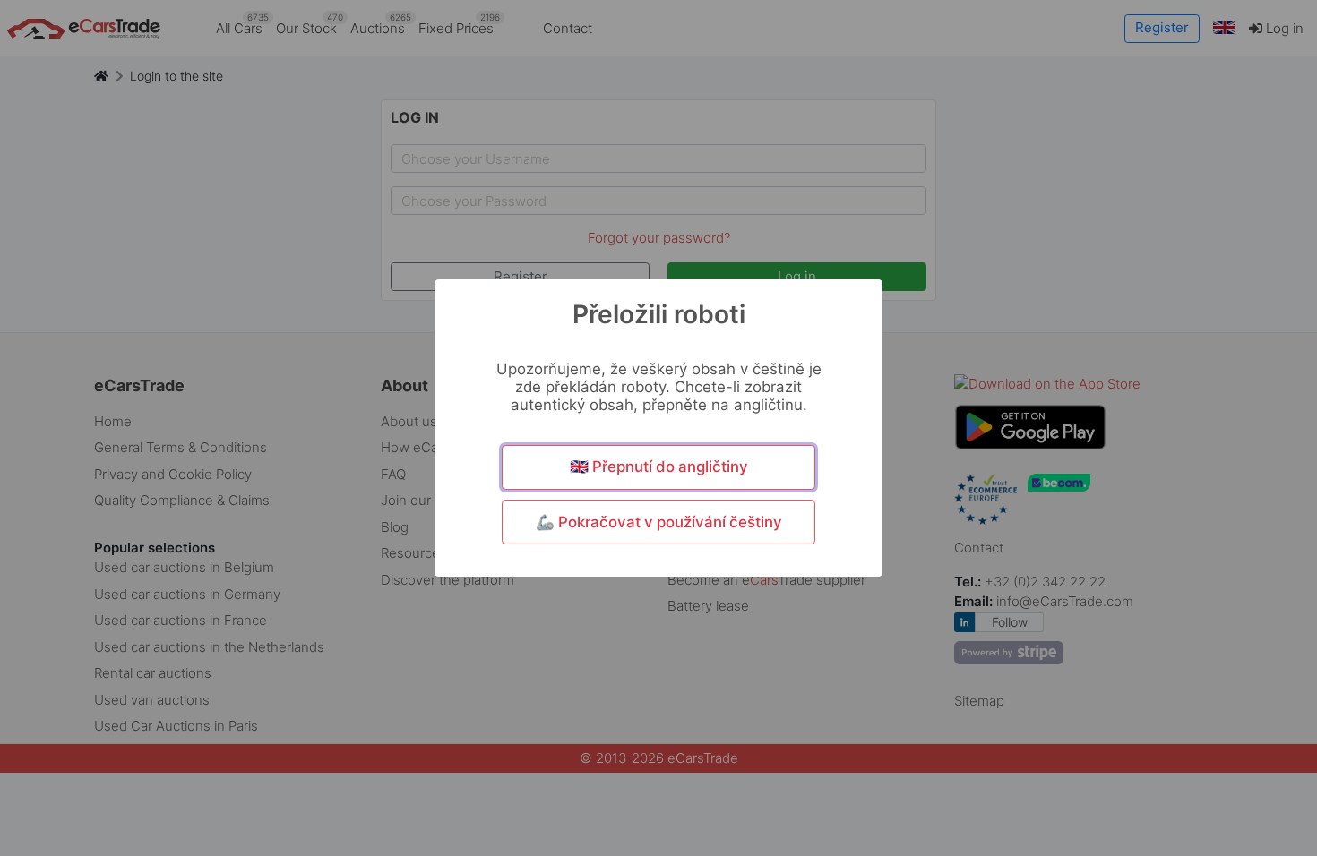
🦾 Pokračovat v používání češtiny (659, 522)
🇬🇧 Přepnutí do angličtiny (659, 466)
